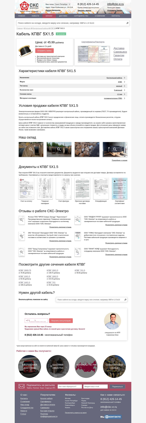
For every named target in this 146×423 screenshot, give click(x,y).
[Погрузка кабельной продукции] (115, 149)
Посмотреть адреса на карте (76, 413)
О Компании (100, 16)
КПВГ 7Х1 (51, 282)
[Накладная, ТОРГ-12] (45, 188)
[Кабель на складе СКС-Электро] (59, 149)
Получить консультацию (61, 321)
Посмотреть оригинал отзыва (60, 227)
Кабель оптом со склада (29, 11)
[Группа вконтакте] (111, 417)
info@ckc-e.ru (115, 4)
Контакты (116, 16)
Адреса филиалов (53, 10)
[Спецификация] (101, 188)
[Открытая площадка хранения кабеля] (31, 149)
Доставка (63, 16)
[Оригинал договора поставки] (82, 188)
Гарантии (119, 55)
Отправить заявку (114, 10)
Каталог (49, 16)
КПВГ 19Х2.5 (52, 276)
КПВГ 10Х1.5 (24, 276)
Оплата (118, 59)
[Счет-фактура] (63, 188)
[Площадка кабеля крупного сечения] (87, 149)
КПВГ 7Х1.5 (80, 270)
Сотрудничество (81, 16)
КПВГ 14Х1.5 (24, 282)
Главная (21, 16)
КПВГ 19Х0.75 (25, 270)
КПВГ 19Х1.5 (52, 270)
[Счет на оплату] (26, 188)
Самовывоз (120, 51)
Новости (35, 16)
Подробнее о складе (119, 160)
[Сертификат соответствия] (119, 188)
